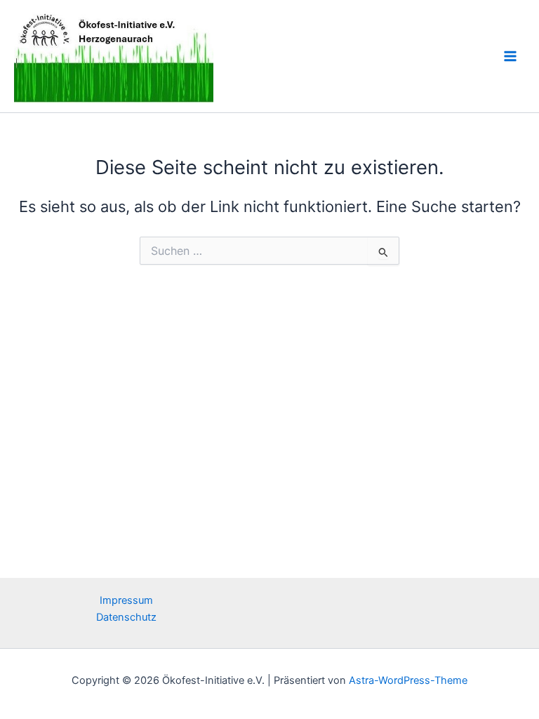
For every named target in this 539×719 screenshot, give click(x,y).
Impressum (126, 600)
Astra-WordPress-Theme (408, 680)
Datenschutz (126, 617)
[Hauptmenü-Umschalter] (510, 56)
